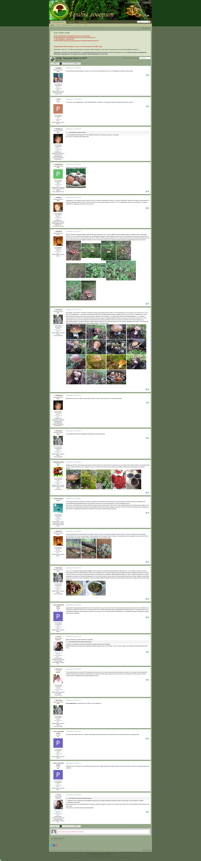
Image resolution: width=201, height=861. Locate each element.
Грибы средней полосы (58, 22)
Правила (86, 25)
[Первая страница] (51, 64)
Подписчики (143, 58)
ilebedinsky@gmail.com (118, 52)
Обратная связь (109, 854)
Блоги (58, 25)
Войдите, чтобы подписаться (132, 58)
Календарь (78, 25)
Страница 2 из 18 (86, 63)
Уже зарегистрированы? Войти (132, 2)
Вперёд (75, 63)
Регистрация (147, 2)
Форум (52, 25)
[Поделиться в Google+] (56, 845)
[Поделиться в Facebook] (54, 845)
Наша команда (82, 22)
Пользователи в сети (67, 25)
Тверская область (77, 60)
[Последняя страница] (79, 64)
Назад (54, 63)
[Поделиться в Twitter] (51, 845)
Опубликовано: (73, 68)
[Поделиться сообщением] (149, 68)
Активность (71, 22)
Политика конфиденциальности (95, 854)
